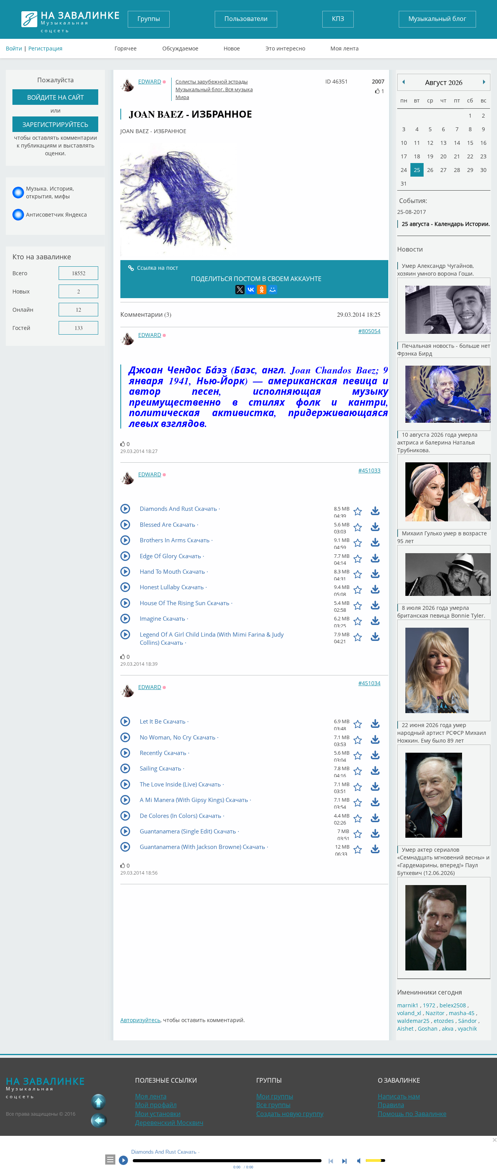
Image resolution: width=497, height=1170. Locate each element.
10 (404, 142)
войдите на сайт (55, 97)
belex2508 (453, 1005)
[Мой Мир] (272, 289)
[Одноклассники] (261, 289)
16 (483, 142)
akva (448, 1028)
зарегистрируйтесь (55, 124)
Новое (232, 47)
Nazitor (435, 1013)
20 (443, 156)
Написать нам (399, 1096)
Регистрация (45, 48)
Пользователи (246, 18)
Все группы (273, 1105)
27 (443, 170)
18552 (78, 273)
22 (470, 156)
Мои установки (158, 1113)
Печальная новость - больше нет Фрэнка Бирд (443, 349)
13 (443, 142)
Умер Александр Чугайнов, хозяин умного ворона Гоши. (435, 269)
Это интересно (285, 47)
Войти (14, 48)
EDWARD (149, 81)
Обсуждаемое (180, 47)
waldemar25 (413, 1020)
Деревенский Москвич (169, 1122)
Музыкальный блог (437, 18)
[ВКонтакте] (250, 289)
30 (483, 170)
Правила (391, 1105)
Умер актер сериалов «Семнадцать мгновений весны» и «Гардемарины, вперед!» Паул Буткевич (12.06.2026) (443, 861)
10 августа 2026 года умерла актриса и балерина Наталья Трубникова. (437, 442)
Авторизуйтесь (140, 1020)
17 (404, 156)
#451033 (369, 470)
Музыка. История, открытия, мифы (50, 192)
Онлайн (22, 309)
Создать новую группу (289, 1113)
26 (430, 170)
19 (430, 156)
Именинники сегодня (429, 992)
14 (457, 142)
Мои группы (274, 1096)
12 (78, 309)
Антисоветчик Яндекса (56, 214)
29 (470, 170)
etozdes (444, 1020)
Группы (148, 18)
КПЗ (338, 18)
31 (404, 183)
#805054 (369, 331)
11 (417, 142)
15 (470, 142)
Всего (19, 273)
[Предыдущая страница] (98, 1120)
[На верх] (98, 1101)
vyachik (467, 1028)
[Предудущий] (484, 81)
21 (457, 156)
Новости (410, 249)
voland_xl (409, 1013)
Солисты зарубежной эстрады (212, 81)
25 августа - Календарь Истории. (446, 223)
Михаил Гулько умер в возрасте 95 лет (442, 537)
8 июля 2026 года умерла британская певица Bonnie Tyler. (441, 611)
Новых (21, 291)
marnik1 (408, 1005)
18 (417, 156)
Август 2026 (443, 82)
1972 (429, 1005)
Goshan (428, 1028)
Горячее (126, 47)
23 (483, 156)
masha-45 (461, 1013)
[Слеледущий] (403, 81)
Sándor (467, 1020)
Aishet (405, 1028)
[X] (240, 289)
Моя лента (344, 47)
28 (457, 170)
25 (417, 170)
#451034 (369, 683)
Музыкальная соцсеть (80, 19)
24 (404, 170)
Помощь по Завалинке (412, 1113)
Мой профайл (156, 1105)
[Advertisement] (254, 946)
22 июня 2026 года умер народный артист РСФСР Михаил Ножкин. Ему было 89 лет (441, 732)
